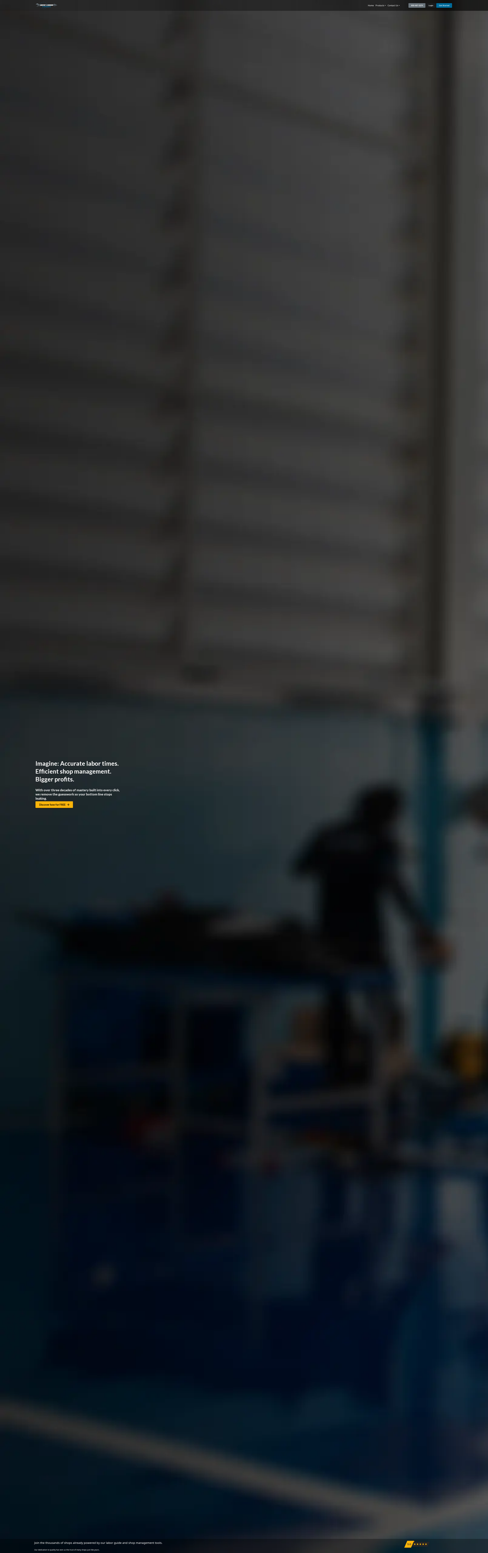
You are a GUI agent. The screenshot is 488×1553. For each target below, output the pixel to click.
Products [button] (380, 5)
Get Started (444, 5)
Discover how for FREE (52, 804)
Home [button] (371, 5)
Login (431, 5)
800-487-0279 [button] (417, 5)
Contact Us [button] (393, 5)
